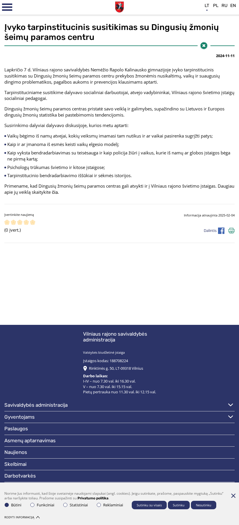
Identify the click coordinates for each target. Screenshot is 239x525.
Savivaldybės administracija (36, 405)
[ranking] (32, 223)
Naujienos (15, 452)
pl (216, 5)
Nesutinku (203, 505)
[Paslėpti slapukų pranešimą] (233, 495)
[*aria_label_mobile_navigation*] (7, 7)
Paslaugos (16, 428)
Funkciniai (45, 505)
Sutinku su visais (149, 505)
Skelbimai (15, 464)
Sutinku (178, 505)
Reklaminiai (113, 505)
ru (225, 5)
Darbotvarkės (20, 476)
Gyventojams (19, 417)
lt (207, 5)
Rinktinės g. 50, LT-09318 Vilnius (116, 368)
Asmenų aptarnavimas (30, 440)
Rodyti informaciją (19, 517)
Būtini (16, 505)
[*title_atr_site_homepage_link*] (119, 6)
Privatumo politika (93, 498)
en (233, 5)
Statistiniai (79, 505)
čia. (55, 192)
